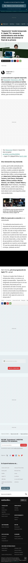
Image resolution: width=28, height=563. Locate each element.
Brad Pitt (23, 24)
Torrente (17, 24)
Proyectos (8, 300)
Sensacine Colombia (18, 552)
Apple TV (4, 476)
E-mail (20, 61)
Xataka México (5, 548)
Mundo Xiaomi (5, 516)
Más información (15, 561)
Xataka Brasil (4, 550)
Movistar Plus (17, 470)
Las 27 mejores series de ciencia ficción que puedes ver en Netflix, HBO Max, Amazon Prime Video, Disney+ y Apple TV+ (13, 211)
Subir (22, 500)
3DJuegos (16, 508)
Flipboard (18, 61)
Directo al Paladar (5, 527)
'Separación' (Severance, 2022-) (12, 80)
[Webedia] (5, 501)
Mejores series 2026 (14, 434)
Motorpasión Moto (18, 529)
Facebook (12, 61)
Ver (14, 368)
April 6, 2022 (23, 156)
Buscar (26, 494)
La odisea (16, 476)
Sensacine (16, 517)
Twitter (15, 61)
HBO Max (4, 479)
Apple (24, 300)
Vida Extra (16, 510)
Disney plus (4, 470)
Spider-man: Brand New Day (7, 482)
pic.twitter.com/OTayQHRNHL (11, 154)
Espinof (15, 519)
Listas (15, 473)
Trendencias (4, 536)
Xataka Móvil (4, 510)
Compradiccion (5, 540)
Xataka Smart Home (6, 514)
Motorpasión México (18, 554)
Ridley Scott (5, 24)
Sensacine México (18, 550)
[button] (10, 72)
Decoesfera (4, 538)
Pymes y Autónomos (18, 538)
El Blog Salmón (17, 536)
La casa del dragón (18, 479)
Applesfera (4, 512)
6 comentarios (6, 61)
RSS (19, 455)
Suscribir (23, 445)
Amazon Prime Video (19, 467)
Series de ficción (16, 300)
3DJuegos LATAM (17, 548)
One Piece (12, 24)
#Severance (9, 150)
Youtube (13, 455)
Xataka (3, 508)
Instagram (16, 455)
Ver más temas (5, 488)
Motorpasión (17, 527)
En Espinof (5, 207)
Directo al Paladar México (7, 554)
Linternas (16, 482)
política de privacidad (18, 448)
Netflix (3, 473)
